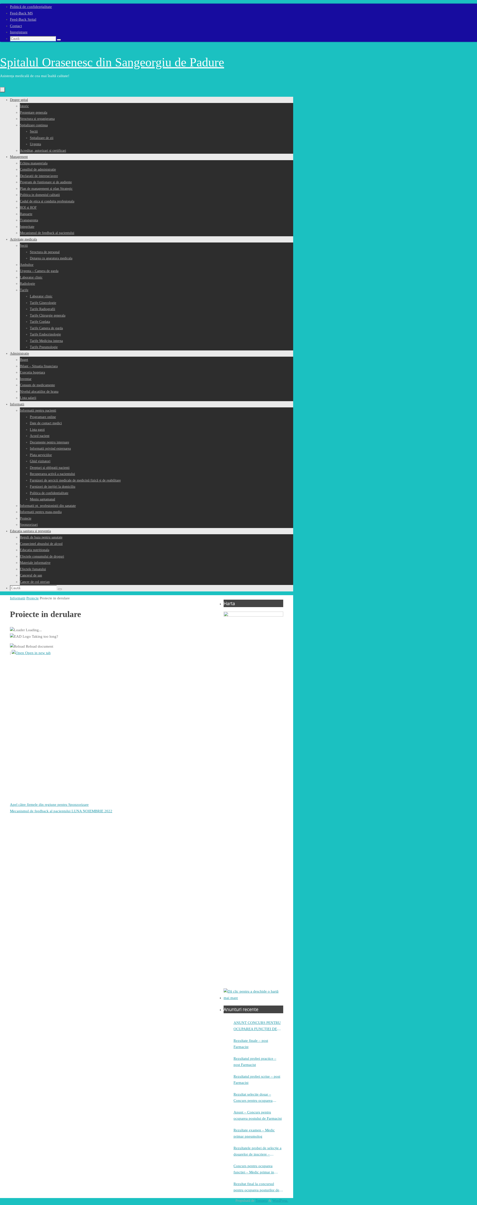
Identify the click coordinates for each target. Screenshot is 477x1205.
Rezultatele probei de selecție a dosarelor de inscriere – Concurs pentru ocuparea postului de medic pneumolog (257, 1152)
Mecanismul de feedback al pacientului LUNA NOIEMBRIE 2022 (61, 811)
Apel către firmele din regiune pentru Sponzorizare (49, 805)
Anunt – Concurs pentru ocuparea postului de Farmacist (258, 1115)
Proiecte (32, 598)
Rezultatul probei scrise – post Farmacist (257, 1079)
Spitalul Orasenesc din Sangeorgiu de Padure (112, 62)
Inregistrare (19, 32)
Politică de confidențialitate (31, 7)
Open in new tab (37, 653)
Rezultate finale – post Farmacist (251, 1044)
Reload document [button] (39, 646)
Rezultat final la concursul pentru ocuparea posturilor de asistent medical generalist (256, 1188)
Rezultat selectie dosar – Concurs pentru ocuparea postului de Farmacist (253, 1098)
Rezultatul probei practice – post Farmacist (255, 1062)
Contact (16, 26)
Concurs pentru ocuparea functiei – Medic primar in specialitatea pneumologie (254, 1170)
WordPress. (280, 1201)
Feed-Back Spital (23, 19)
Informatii (17, 598)
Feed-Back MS (21, 13)
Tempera (261, 1201)
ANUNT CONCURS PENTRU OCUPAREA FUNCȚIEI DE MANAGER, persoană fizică (257, 1026)
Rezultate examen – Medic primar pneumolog (254, 1133)
